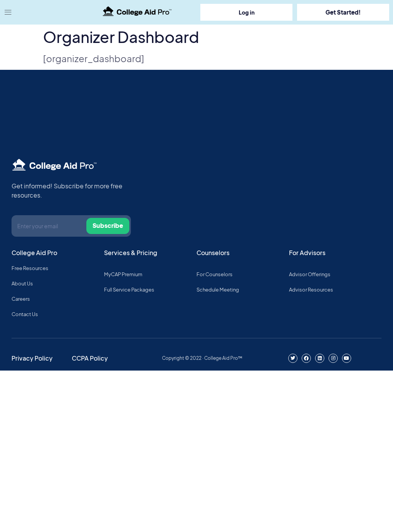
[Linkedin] (319, 358)
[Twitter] (292, 358)
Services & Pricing (130, 253)
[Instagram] (333, 358)
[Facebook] (306, 358)
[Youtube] (346, 358)
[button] (49, 12)
